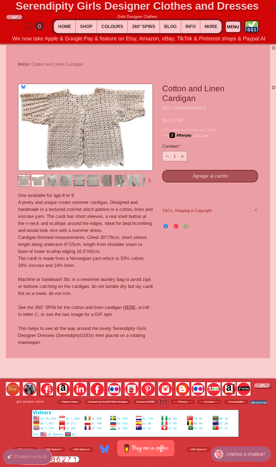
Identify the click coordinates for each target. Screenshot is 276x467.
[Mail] (163, 402)
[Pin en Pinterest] (176, 226)
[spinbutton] (174, 156)
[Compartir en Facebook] (166, 226)
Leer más (200, 135)
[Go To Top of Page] (14, 17)
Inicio (23, 64)
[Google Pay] (210, 191)
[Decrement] (166, 156)
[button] (35, 26)
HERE (129, 307)
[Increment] (183, 156)
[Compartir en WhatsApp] (186, 226)
